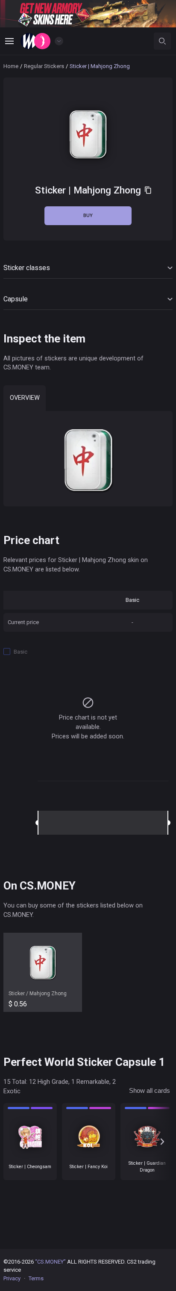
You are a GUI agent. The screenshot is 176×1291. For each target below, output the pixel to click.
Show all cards (149, 1090)
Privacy (12, 1278)
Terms (36, 1278)
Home (10, 66)
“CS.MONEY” (50, 1261)
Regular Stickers (44, 66)
